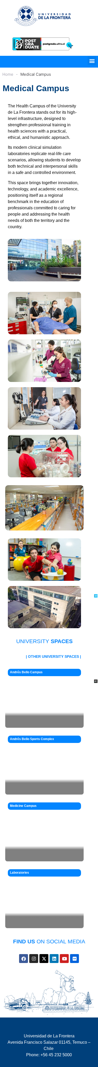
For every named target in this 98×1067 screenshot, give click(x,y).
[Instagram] (33, 958)
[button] (92, 60)
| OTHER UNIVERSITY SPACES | (53, 656)
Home (7, 74)
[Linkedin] (54, 958)
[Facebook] (23, 958)
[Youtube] (64, 958)
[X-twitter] (43, 958)
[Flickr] (74, 958)
